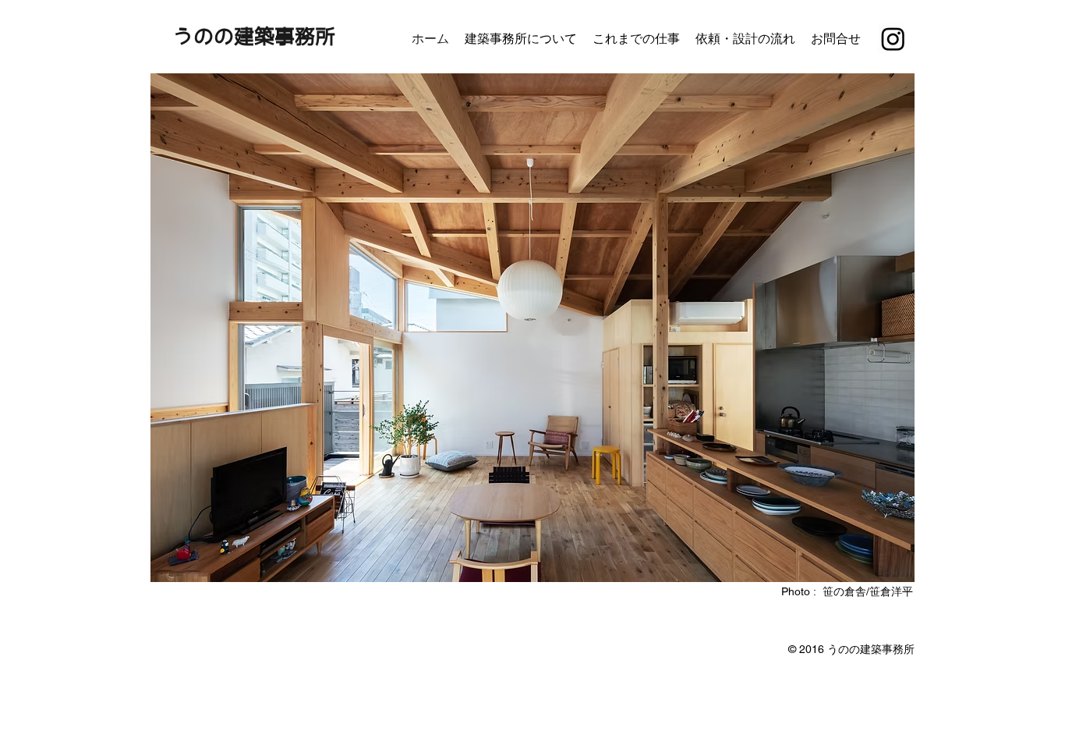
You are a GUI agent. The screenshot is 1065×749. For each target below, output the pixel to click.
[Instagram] (893, 38)
